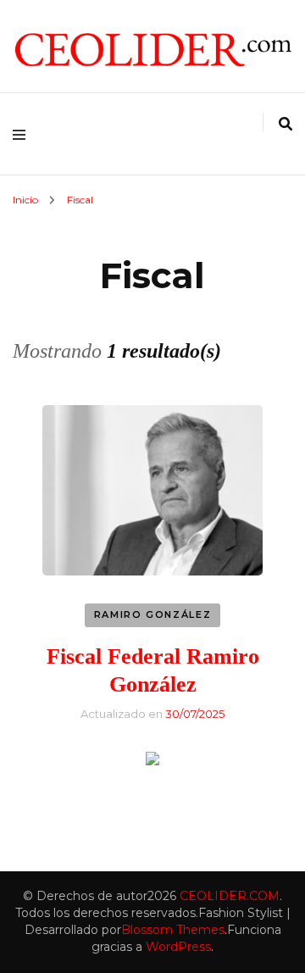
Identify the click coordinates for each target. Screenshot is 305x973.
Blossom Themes (173, 929)
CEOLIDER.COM (230, 896)
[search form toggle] (285, 124)
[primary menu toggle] (23, 134)
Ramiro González (153, 614)
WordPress (178, 946)
